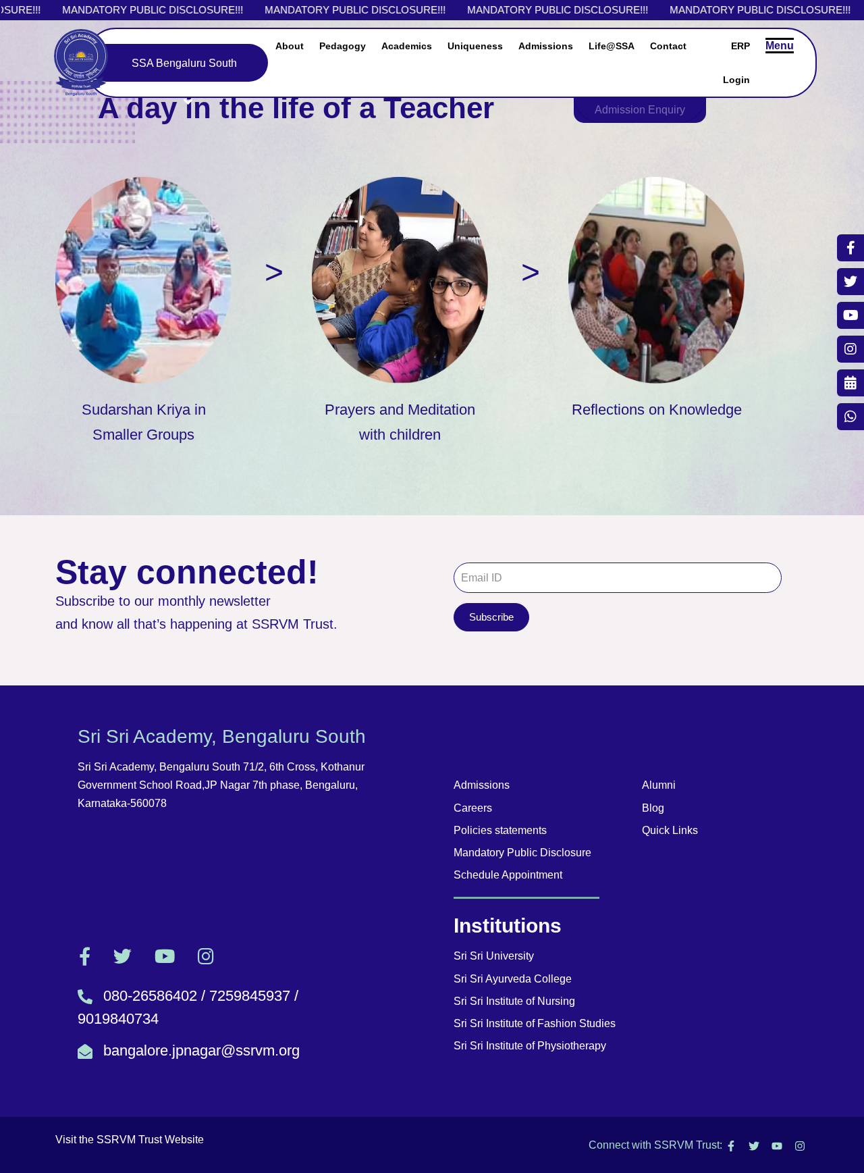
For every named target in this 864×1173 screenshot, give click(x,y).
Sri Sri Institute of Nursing (514, 1001)
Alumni (659, 785)
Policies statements (500, 830)
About (289, 46)
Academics (406, 46)
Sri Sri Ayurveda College (513, 979)
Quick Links (670, 830)
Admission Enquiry (640, 109)
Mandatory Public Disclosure (522, 852)
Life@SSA (611, 46)
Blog (653, 808)
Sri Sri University (494, 956)
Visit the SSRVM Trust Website (129, 1139)
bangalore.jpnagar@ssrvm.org (201, 1050)
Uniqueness (475, 46)
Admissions (545, 46)
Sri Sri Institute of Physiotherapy (530, 1045)
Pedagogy (342, 46)
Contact (668, 46)
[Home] (81, 62)
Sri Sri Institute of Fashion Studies (535, 1023)
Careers (473, 808)
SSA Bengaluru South (184, 63)
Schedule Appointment (508, 875)
